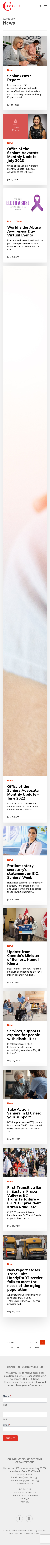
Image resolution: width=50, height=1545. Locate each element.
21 (18, 1347)
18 (36, 1342)
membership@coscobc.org (25, 1480)
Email (6, 1425)
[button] (45, 6)
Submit (10, 1438)
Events (11, 221)
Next (37, 1347)
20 (12, 1347)
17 (30, 1342)
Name (7, 1396)
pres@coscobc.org (27, 1477)
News (10, 70)
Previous (10, 1342)
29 (30, 1347)
